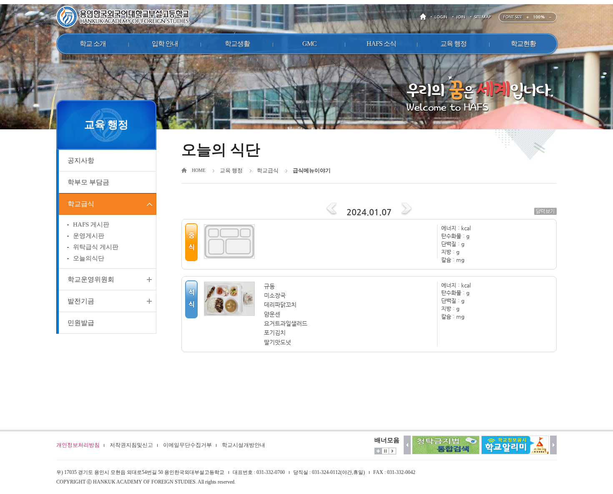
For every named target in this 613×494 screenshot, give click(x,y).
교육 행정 (231, 170)
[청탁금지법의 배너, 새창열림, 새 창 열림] (445, 445)
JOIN (460, 17)
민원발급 (81, 322)
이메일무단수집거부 (187, 445)
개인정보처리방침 (78, 445)
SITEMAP (482, 17)
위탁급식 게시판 (95, 247)
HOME (424, 16)
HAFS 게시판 (91, 224)
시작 (392, 451)
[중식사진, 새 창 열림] (232, 241)
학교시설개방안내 (243, 445)
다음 (553, 445)
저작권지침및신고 (131, 445)
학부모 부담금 (88, 182)
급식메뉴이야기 (312, 170)
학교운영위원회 (91, 279)
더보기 (378, 451)
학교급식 (81, 203)
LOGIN (441, 17)
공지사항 (81, 160)
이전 (407, 445)
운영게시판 (88, 235)
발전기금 (81, 301)
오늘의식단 (88, 258)
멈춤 (385, 451)
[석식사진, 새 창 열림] (232, 299)
